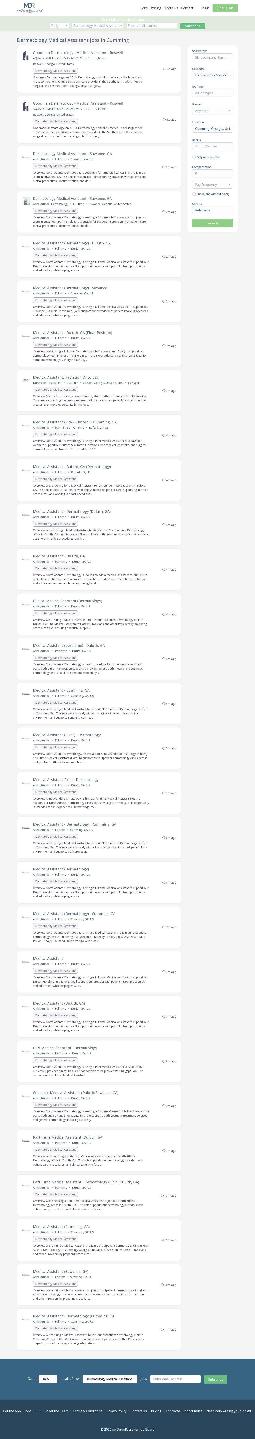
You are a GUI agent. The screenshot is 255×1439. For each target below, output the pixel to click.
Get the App (12, 1411)
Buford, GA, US (99, 427)
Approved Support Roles (184, 1411)
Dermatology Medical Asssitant (55, 71)
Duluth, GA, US (80, 248)
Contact (187, 8)
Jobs (144, 8)
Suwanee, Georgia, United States (110, 204)
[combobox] (59, 25)
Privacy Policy (116, 1411)
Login (205, 8)
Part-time (61, 561)
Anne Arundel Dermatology (50, 204)
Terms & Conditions (87, 1411)
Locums (60, 830)
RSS (38, 1411)
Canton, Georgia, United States (103, 383)
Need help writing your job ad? (229, 1411)
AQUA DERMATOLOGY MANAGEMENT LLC (61, 58)
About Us (171, 8)
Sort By (197, 204)
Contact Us (138, 1411)
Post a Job (225, 8)
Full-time (100, 58)
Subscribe (192, 26)
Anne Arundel (41, 159)
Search (212, 223)
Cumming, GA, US (82, 696)
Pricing (156, 8)
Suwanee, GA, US (82, 159)
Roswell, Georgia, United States (53, 64)
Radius (196, 140)
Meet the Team (56, 1411)
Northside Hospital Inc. (47, 383)
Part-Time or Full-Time (69, 427)
